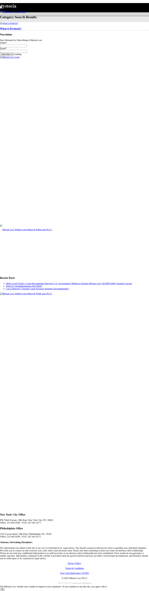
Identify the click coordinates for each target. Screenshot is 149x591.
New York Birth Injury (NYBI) (74, 573)
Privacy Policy (74, 563)
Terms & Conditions (74, 568)
